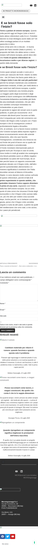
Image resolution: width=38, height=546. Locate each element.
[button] (3, 17)
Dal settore (5, 544)
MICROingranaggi (29, 478)
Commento (4, 283)
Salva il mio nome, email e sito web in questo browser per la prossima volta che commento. (16, 326)
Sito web (3, 316)
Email (2, 310)
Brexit (26, 36)
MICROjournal (20, 475)
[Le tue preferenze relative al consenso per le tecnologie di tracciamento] (34, 542)
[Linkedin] (35, 5)
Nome (2, 303)
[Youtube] (31, 5)
